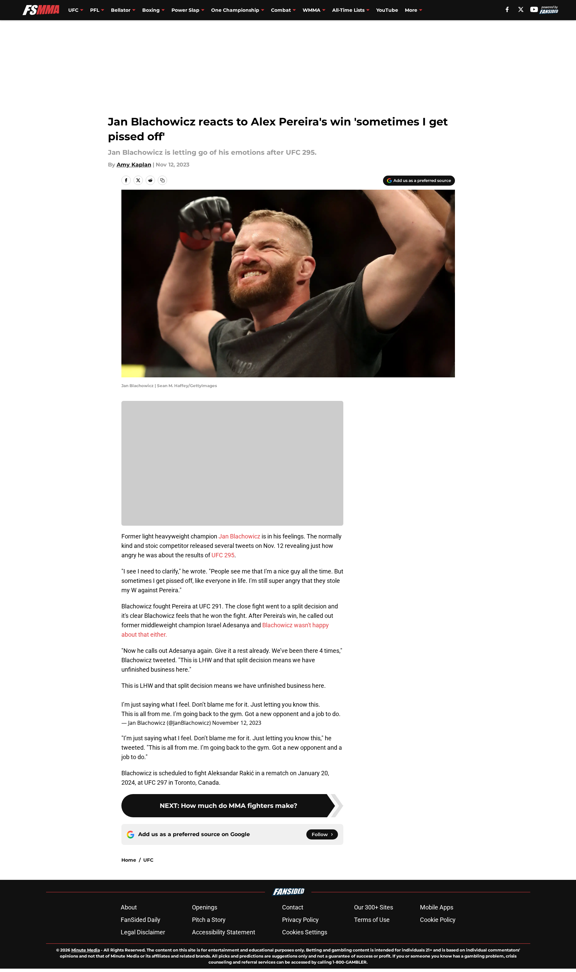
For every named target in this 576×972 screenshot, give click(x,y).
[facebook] (507, 9)
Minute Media (85, 949)
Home (128, 860)
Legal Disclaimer (143, 932)
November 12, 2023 (236, 722)
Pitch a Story (209, 919)
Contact (292, 907)
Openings (204, 907)
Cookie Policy (438, 919)
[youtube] (534, 9)
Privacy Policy (300, 919)
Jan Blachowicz (239, 536)
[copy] (162, 180)
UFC (148, 860)
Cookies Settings (304, 932)
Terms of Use (372, 919)
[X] (521, 9)
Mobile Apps (436, 907)
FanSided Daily (140, 919)
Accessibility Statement (223, 932)
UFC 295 (223, 555)
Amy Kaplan (134, 164)
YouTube (387, 10)
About (129, 907)
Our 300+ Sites (373, 907)
